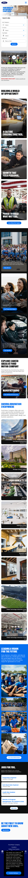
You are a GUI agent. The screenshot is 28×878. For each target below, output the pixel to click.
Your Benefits (7, 350)
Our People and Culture (10, 309)
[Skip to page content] (14, 14)
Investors (14, 847)
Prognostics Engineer (9, 778)
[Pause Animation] (25, 14)
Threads (26, 851)
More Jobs (14, 808)
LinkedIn (2, 851)
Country (4, 27)
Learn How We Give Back (14, 757)
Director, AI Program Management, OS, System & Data (13, 800)
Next (25, 386)
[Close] (22, 853)
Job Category (5, 22)
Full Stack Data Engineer (10, 785)
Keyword (4, 38)
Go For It (14, 44)
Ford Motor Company (14, 844)
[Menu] (26, 3)
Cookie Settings (13, 873)
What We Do (7, 267)
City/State (4, 33)
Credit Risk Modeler (8, 792)
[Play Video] (14, 57)
